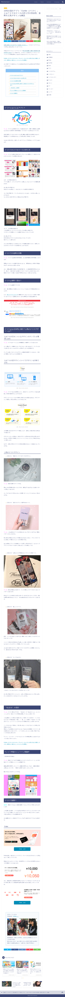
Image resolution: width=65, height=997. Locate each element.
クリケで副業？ (14, 93)
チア (49, 86)
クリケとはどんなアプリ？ (16, 75)
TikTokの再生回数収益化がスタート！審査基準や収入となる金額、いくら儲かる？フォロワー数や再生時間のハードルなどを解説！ (54, 26)
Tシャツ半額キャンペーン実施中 (18, 90)
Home (35, 2)
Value (42, 2)
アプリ (5, 8)
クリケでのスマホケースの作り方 (18, 78)
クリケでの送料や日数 (15, 80)
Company (56, 2)
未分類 (49, 94)
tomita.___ (15, 916)
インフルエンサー (52, 77)
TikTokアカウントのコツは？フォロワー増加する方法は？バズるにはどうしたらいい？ (54, 20)
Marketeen (5, 2)
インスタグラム (51, 71)
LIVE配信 (50, 57)
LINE (49, 54)
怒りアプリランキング (12, 294)
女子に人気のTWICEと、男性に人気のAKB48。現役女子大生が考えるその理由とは (54, 42)
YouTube (50, 62)
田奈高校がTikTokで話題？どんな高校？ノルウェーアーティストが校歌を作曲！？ (54, 37)
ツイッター (50, 88)
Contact (49, 2)
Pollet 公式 (22, 849)
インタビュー (51, 74)
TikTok (49, 60)
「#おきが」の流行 (14, 87)
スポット (50, 83)
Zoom (49, 65)
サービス (50, 80)
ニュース (50, 91)
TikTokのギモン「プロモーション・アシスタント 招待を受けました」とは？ (54, 32)
